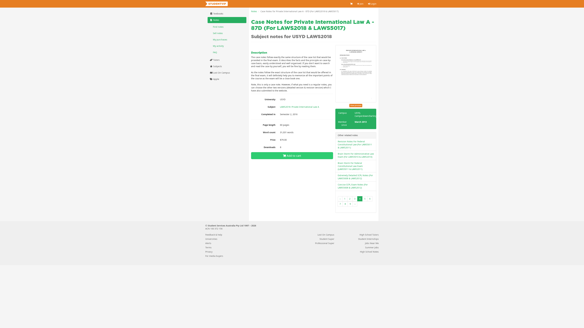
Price (272, 139)
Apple (216, 79)
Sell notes (218, 33)
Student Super (327, 238)
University (270, 99)
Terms (208, 247)
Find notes (218, 26)
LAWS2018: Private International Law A (299, 106)
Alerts (208, 243)
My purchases (220, 39)
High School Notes (369, 251)
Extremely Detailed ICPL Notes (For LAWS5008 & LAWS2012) (355, 177)
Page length (269, 124)
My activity (218, 45)
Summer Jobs (372, 247)
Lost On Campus (221, 72)
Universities (211, 238)
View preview (355, 105)
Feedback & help (213, 234)
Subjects (217, 66)
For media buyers (214, 256)
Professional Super (324, 243)
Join (361, 3)
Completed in (268, 114)
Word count (269, 132)
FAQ (215, 52)
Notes (254, 11)
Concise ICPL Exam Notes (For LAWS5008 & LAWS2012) (353, 186)
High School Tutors (369, 234)
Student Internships (368, 238)
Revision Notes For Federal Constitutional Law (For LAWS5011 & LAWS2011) (355, 144)
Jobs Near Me (372, 243)
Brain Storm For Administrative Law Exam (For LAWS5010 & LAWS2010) (356, 155)
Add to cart (293, 155)
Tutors (216, 59)
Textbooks (218, 13)
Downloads (269, 147)
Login (373, 3)
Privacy (208, 251)
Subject (271, 106)
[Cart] (351, 4)
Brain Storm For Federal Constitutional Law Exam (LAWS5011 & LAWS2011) (350, 166)
